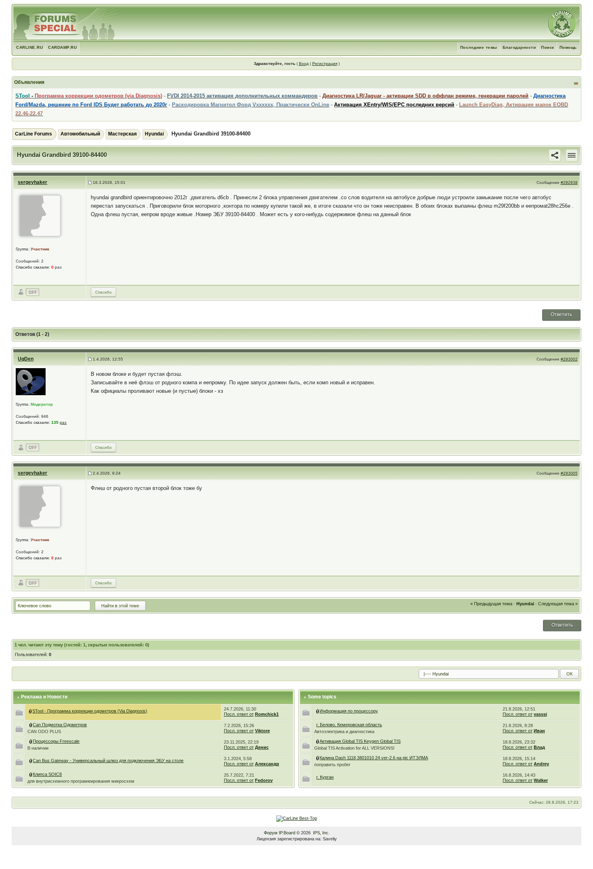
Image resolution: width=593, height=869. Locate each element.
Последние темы (478, 47)
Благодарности (519, 47)
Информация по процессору (348, 711)
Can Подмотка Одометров (60, 724)
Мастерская (122, 134)
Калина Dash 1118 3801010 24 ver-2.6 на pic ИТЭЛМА (373, 757)
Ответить (561, 314)
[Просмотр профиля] (40, 215)
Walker (541, 780)
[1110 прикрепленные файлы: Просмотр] (30, 711)
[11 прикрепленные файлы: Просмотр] (31, 760)
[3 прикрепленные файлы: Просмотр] (31, 741)
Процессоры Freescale (56, 741)
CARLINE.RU (29, 47)
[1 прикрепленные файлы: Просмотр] (31, 774)
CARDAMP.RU (62, 47)
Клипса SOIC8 (47, 774)
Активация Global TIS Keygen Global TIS (360, 741)
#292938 (569, 182)
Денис (262, 747)
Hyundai (154, 134)
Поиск (547, 47)
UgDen (25, 359)
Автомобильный (80, 134)
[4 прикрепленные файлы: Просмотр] (31, 724)
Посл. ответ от (239, 714)
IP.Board (287, 832)
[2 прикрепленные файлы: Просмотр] (317, 757)
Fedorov (264, 780)
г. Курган (325, 777)
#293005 (569, 473)
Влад (539, 747)
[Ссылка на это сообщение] (554, 154)
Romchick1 (267, 714)
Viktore (262, 730)
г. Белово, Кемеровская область (349, 724)
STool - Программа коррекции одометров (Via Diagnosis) (89, 711)
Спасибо (103, 292)
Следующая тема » (558, 603)
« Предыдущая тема (491, 603)
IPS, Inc (320, 832)
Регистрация (324, 63)
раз (63, 422)
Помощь (568, 47)
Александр (267, 763)
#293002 (569, 359)
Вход (304, 63)
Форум (271, 832)
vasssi (540, 714)
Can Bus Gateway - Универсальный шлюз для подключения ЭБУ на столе (108, 760)
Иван (539, 730)
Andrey (541, 763)
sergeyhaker (32, 182)
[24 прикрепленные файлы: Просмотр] (317, 741)
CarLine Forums (33, 134)
